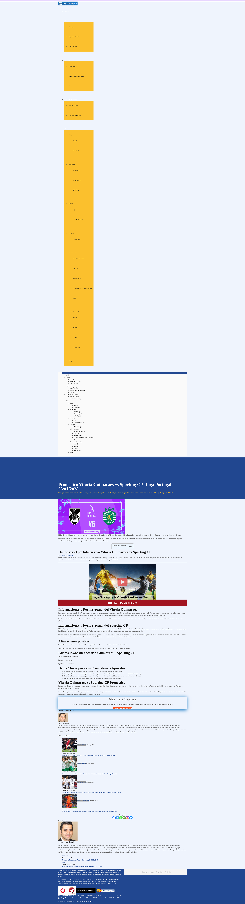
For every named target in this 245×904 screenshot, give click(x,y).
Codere (75, 337)
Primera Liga (76, 239)
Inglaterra (68, 60)
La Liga (71, 27)
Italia (70, 135)
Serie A (75, 141)
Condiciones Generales (146, 872)
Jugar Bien (159, 872)
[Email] (124, 817)
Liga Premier (73, 66)
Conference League (75, 115)
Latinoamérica (73, 253)
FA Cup (71, 86)
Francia (71, 203)
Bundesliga (76, 170)
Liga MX (75, 268)
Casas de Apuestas (74, 312)
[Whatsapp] (120, 817)
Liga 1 (75, 209)
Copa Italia (76, 151)
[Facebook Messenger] (131, 817)
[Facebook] (114, 817)
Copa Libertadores (78, 259)
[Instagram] (127, 817)
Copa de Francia (78, 219)
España (67, 21)
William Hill (76, 347)
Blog (70, 361)
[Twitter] (117, 817)
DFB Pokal (76, 190)
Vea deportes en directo (65, 555)
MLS (74, 298)
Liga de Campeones (71, 99)
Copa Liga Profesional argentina (82, 288)
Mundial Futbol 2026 (83, 800)
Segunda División (74, 37)
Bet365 (75, 317)
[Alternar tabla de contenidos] (129, 546)
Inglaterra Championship (76, 76)
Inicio (67, 11)
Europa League (73, 105)
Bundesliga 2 (77, 180)
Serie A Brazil (77, 278)
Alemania (72, 164)
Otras (66, 129)
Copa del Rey (73, 46)
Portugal (71, 233)
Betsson (75, 327)
